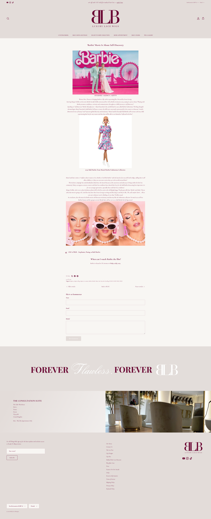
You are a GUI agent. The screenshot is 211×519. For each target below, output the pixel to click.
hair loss (100, 281)
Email (67, 308)
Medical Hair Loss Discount (113, 460)
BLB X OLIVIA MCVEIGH (80, 35)
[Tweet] (72, 276)
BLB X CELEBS (136, 35)
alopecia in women (84, 281)
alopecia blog (77, 281)
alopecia (72, 281)
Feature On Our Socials (112, 469)
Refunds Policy (110, 489)
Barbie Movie (95, 281)
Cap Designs (109, 453)
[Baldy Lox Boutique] (105, 18)
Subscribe (12, 458)
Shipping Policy (110, 482)
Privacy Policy (110, 486)
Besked (68, 319)
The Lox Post (109, 450)
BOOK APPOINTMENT (120, 35)
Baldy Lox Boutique (14, 511)
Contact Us (109, 447)
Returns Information (112, 476)
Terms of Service (110, 479)
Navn (67, 298)
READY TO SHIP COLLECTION (100, 35)
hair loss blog (106, 281)
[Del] (75, 276)
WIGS (121, 281)
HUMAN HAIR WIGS (114, 281)
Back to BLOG (105, 286)
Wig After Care (110, 463)
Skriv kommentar (73, 338)
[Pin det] (77, 276)
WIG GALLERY (148, 35)
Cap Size (108, 456)
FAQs (107, 473)
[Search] (8, 18)
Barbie (90, 281)
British (114, 190)
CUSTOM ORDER (63, 35)
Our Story (109, 444)
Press (107, 466)
